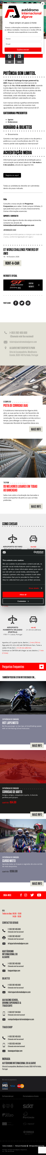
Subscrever (23, 49)
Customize (22, 601)
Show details (34, 588)
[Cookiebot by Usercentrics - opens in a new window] (33, 552)
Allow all (23, 595)
